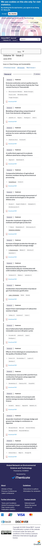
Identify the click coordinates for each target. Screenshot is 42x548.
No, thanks (12, 13)
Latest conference (8, 493)
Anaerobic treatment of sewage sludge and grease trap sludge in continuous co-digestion (22, 421)
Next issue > (31, 67)
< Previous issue (9, 67)
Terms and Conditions (9, 503)
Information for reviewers (31, 491)
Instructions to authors (30, 489)
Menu (19, 52)
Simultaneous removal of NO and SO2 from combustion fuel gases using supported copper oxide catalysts (21, 377)
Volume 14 (7, 40)
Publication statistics (8, 509)
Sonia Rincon (12, 182)
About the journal (30, 505)
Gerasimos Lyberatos (14, 230)
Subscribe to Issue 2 (4, 460)
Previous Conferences (9, 491)
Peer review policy (8, 507)
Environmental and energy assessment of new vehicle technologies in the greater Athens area (21, 197)
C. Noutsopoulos (13, 250)
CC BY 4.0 (33, 536)
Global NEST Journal (8, 38)
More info (7, 10)
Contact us (28, 507)
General (7, 74)
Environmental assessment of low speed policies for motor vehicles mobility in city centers (21, 133)
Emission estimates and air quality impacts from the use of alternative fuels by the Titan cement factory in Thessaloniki (22, 85)
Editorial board (30, 503)
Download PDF (12, 101)
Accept (4, 14)
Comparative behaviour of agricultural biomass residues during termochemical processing (21, 175)
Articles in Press (7, 489)
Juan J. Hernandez (14, 295)
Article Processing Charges (11, 505)
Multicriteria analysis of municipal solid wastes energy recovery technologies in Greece (20, 399)
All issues (21, 67)
